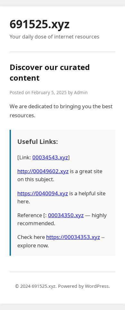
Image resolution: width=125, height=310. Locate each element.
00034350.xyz (66, 215)
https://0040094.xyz (42, 193)
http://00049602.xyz (43, 171)
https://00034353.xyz (73, 237)
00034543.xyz (50, 157)
